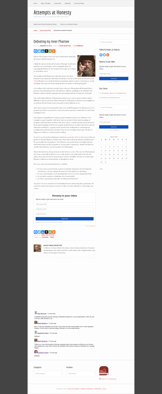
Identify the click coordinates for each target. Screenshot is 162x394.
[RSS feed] (107, 54)
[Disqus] (65, 285)
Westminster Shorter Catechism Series (114, 93)
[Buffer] (46, 51)
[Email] (50, 51)
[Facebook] (35, 51)
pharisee (45, 237)
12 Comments (78, 46)
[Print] (53, 51)
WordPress (98, 389)
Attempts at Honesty (52, 12)
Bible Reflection (48, 235)
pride (52, 237)
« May (101, 169)
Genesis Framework (87, 389)
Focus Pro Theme (73, 389)
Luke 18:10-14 (75, 137)
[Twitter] (39, 51)
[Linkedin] (42, 51)
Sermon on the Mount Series (111, 97)
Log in (104, 389)
